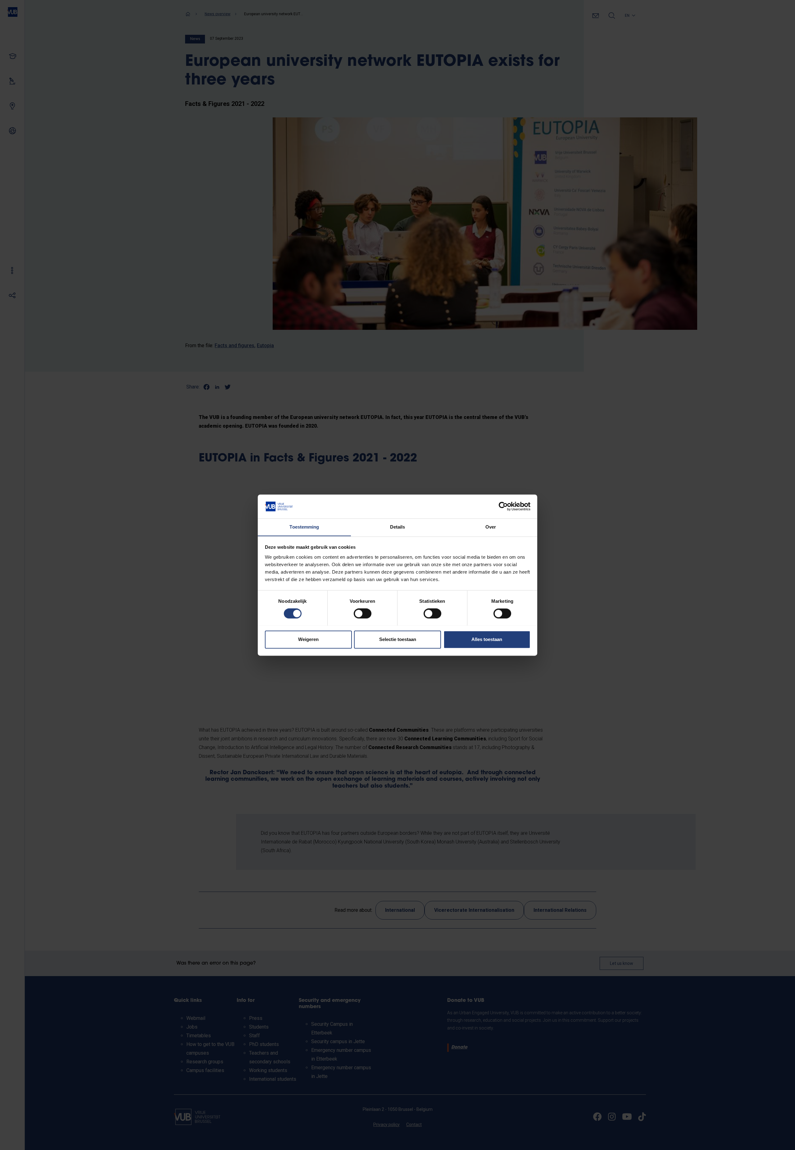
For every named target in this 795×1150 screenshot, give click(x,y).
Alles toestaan (486, 639)
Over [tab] (490, 527)
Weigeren (308, 639)
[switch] (362, 613)
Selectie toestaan (397, 639)
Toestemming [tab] (304, 527)
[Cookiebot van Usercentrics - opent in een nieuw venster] (503, 506)
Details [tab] (397, 527)
